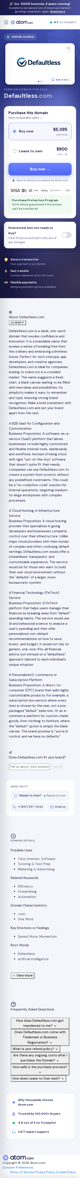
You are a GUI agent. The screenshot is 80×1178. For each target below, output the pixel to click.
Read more (57, 11)
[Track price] (67, 235)
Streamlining (27, 891)
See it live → (63, 79)
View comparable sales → (25, 117)
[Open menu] (6, 22)
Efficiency (25, 886)
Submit (57, 766)
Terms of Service (22, 1172)
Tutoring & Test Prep (34, 864)
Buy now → (40, 169)
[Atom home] (22, 22)
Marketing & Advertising (36, 869)
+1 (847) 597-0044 (30, 807)
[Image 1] (38, 81)
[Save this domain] (68, 48)
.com (21, 914)
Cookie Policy (66, 1172)
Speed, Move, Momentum (37, 936)
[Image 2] (41, 81)
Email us (60, 807)
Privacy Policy (45, 1172)
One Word (25, 919)
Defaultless (26, 954)
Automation (27, 897)
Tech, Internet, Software (36, 859)
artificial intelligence (33, 959)
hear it (19, 322)
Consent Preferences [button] (18, 1167)
